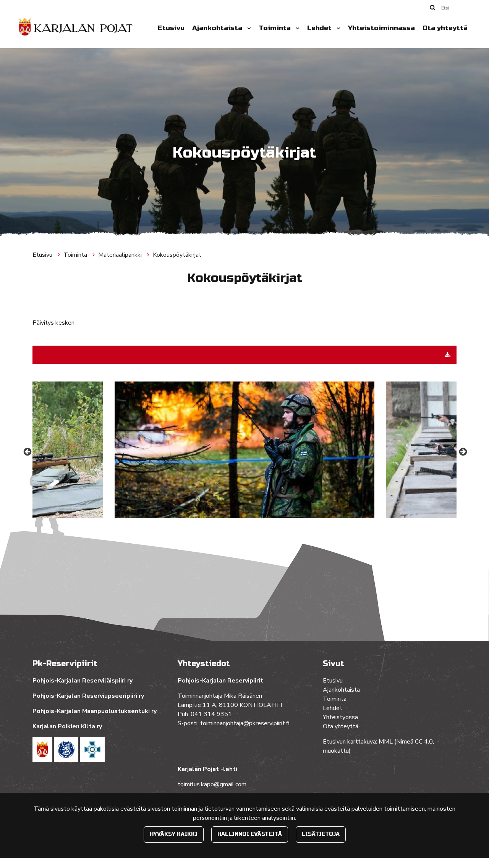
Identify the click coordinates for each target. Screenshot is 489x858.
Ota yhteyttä (445, 28)
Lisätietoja (321, 834)
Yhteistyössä (340, 717)
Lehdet (320, 28)
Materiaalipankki (120, 255)
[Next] (462, 451)
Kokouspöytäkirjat (177, 255)
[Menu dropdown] (247, 28)
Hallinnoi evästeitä (249, 834)
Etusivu (171, 28)
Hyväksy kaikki (174, 834)
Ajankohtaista (218, 28)
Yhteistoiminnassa (381, 28)
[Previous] (27, 451)
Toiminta (276, 28)
